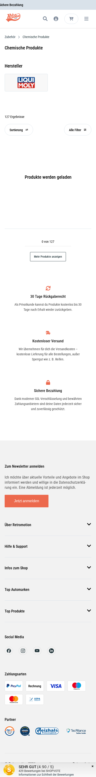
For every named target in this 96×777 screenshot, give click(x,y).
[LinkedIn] (51, 653)
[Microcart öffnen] (71, 19)
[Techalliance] (76, 734)
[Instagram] (23, 653)
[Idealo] (25, 734)
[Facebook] (9, 653)
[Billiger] (9, 734)
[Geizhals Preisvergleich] (47, 734)
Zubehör (10, 37)
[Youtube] (37, 653)
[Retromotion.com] (13, 19)
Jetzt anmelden (26, 501)
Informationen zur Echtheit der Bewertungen (46, 774)
